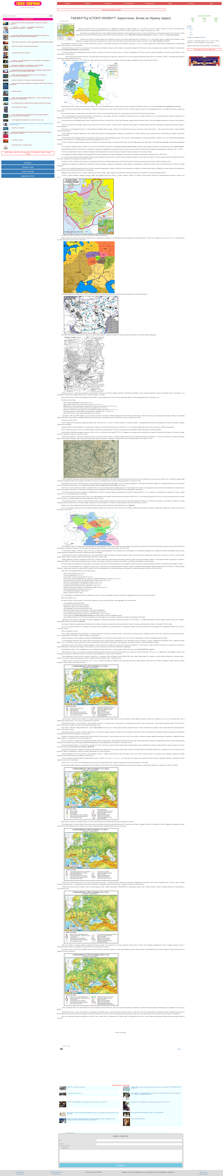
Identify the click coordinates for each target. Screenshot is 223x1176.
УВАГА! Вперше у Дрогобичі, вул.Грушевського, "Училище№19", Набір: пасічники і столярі (28, 153)
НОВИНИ (87, 3)
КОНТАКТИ (191, 3)
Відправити (121, 1165)
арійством (82, 621)
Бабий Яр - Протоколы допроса (76, 1087)
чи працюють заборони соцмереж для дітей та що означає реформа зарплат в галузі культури (31, 124)
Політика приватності (56, 1172)
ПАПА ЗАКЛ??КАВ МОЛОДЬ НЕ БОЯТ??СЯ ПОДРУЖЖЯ (147, 1112)
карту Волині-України (173, 35)
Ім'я (60, 1140)
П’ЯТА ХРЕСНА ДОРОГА (138, 1119)
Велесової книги (97, 638)
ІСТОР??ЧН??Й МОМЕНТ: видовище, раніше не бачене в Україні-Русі (87, 1102)
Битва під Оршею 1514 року (161, 41)
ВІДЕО (170, 3)
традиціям (131, 505)
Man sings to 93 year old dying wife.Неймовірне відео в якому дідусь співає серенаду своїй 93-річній (92, 1113)
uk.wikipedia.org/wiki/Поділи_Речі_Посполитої (76, 49)
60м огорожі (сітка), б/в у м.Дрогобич (204, 49)
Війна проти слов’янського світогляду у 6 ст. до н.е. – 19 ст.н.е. (147, 35)
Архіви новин (56, 1174)
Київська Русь (67, 406)
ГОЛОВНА (67, 3)
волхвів (166, 142)
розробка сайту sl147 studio (19, 1173)
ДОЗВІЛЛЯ (108, 3)
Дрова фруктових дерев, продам (111, 10)
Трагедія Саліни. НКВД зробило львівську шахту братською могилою (150, 1102)
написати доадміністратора (203, 1173)
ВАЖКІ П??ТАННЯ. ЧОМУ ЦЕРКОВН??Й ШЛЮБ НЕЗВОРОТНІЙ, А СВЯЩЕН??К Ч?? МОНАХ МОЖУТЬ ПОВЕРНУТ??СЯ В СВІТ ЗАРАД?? (91, 1119)
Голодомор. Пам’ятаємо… (74, 1093)
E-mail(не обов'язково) (64, 1144)
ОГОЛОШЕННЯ (149, 3)
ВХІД (211, 3)
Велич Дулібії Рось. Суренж (146, 649)
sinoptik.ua (202, 37)
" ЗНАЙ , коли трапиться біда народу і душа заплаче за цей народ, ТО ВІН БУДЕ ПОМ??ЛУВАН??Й (156, 1087)
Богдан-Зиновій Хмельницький (83, 615)
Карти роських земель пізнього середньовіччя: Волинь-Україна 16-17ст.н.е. (104, 485)
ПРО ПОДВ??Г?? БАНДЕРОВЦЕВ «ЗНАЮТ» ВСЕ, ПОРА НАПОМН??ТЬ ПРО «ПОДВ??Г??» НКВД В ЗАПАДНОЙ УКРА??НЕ (155, 1094)
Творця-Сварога (98, 727)
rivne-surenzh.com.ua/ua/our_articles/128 (82, 747)
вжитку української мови (130, 146)
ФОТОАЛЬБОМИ (129, 3)
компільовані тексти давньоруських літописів (167, 106)
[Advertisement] (109, 1065)
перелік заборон (178, 146)
